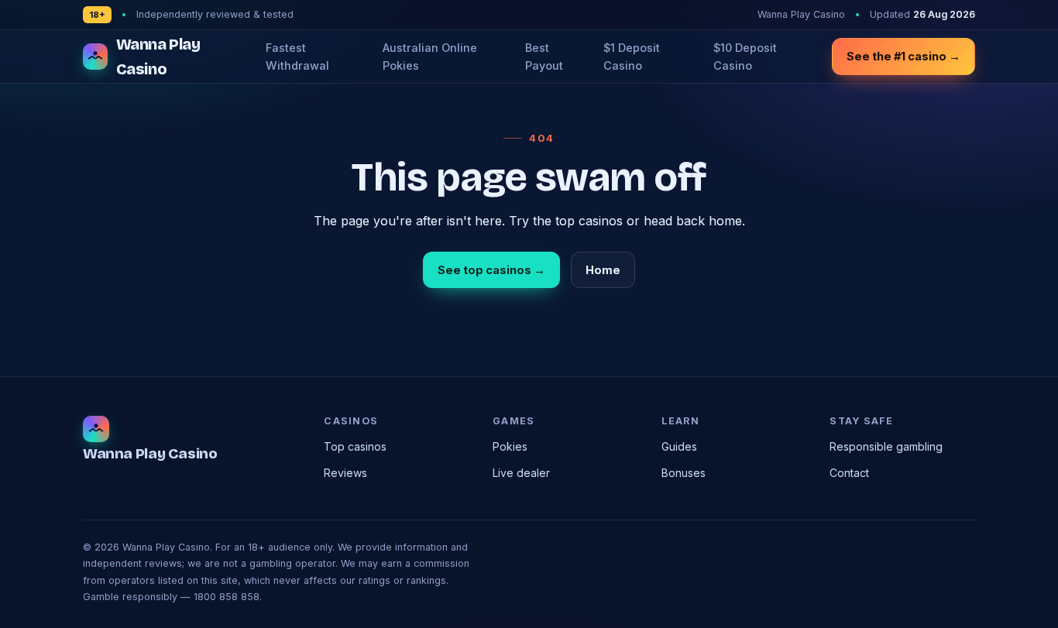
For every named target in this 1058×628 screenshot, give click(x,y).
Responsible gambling (886, 446)
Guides (679, 446)
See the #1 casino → (903, 56)
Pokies (510, 446)
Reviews (345, 472)
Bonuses (683, 472)
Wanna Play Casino (158, 56)
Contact (849, 472)
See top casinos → (491, 269)
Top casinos (355, 446)
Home (603, 269)
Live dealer (521, 472)
